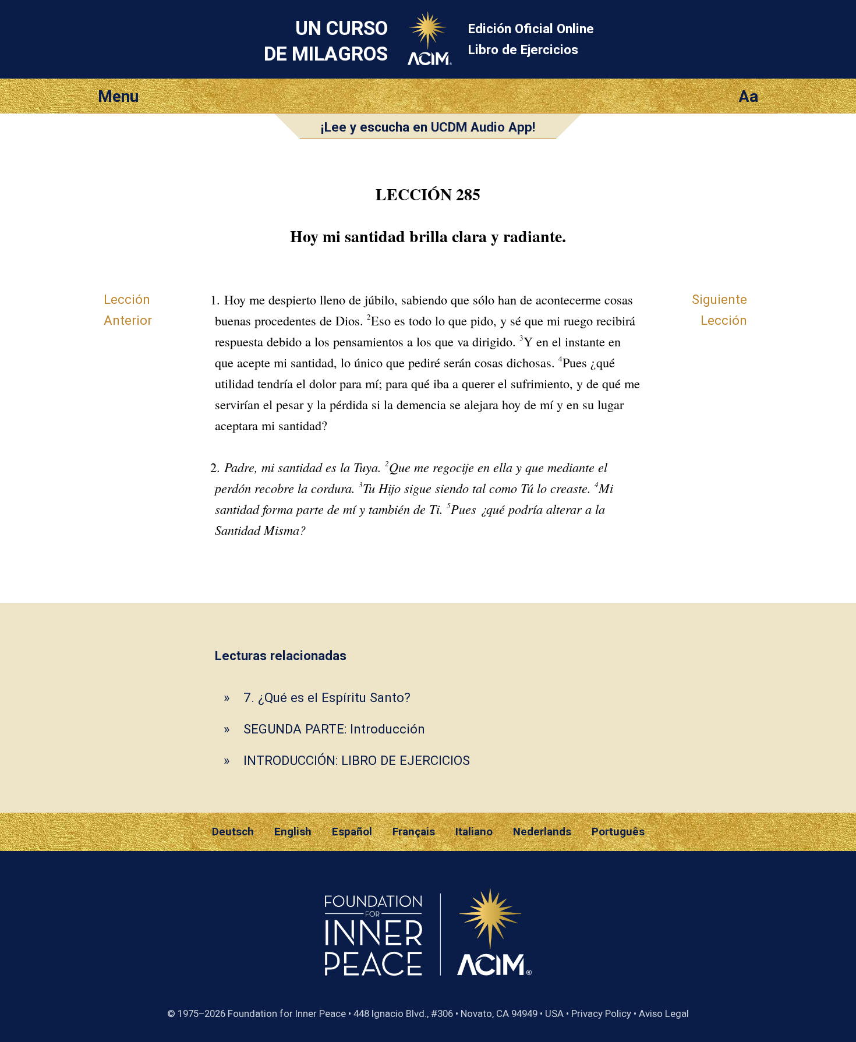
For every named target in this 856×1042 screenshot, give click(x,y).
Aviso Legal (664, 1013)
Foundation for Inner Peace (287, 1013)
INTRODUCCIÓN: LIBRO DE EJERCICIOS (356, 760)
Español (352, 831)
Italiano (474, 831)
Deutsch (233, 831)
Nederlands (542, 831)
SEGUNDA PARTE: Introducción (334, 728)
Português (618, 831)
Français (413, 831)
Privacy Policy (601, 1013)
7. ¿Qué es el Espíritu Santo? (327, 697)
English (293, 831)
